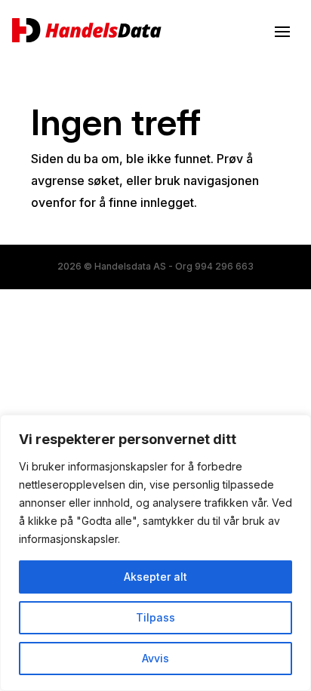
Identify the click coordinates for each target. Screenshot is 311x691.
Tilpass (155, 617)
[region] (155, 553)
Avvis (155, 658)
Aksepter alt (155, 576)
